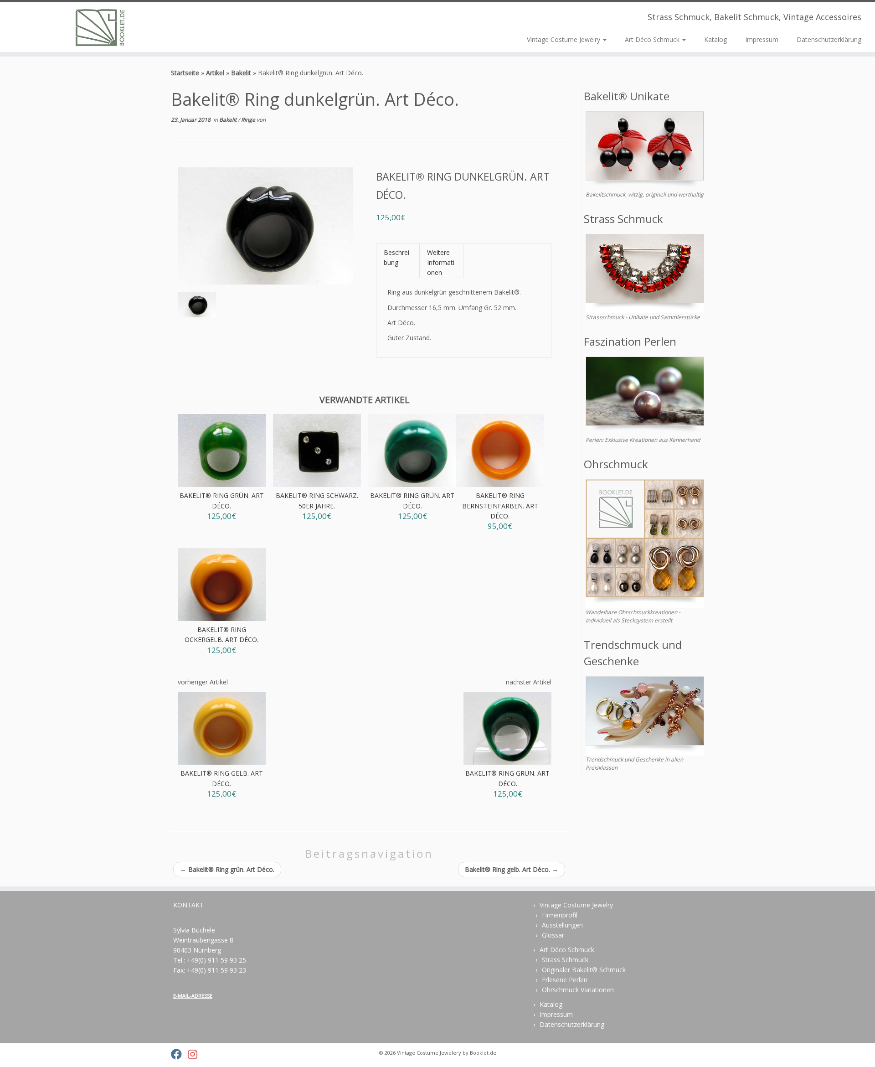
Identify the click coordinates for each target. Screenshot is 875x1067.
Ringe (249, 120)
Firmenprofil (559, 915)
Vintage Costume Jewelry (564, 39)
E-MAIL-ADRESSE (192, 995)
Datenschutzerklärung (829, 39)
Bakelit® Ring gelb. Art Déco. (511, 869)
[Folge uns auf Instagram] (195, 1054)
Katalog (715, 39)
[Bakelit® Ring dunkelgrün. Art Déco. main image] (197, 306)
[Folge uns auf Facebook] (179, 1054)
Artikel (215, 72)
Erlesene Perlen (564, 979)
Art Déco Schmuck (653, 39)
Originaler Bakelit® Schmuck (584, 969)
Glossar (553, 935)
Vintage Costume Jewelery (429, 1052)
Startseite (185, 72)
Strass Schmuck (565, 959)
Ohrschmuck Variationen (578, 989)
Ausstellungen (562, 925)
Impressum (761, 39)
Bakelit (241, 72)
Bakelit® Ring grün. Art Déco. (227, 869)
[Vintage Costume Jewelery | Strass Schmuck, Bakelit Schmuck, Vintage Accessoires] (101, 27)
